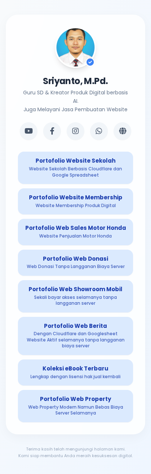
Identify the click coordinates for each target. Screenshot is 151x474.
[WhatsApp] (99, 131)
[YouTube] (28, 131)
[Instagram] (75, 131)
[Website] (122, 131)
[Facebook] (52, 131)
